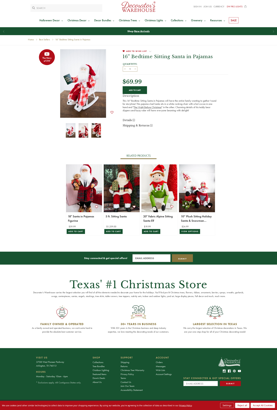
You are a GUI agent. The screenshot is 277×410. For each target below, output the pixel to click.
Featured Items (99, 374)
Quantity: (130, 64)
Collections (98, 362)
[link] (224, 371)
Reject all (242, 405)
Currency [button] (219, 6)
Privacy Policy (127, 374)
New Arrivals (142, 31)
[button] (245, 6)
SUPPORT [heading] (127, 357)
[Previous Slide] (3, 32)
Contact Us (126, 382)
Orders (159, 362)
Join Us (208, 6)
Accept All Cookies (263, 405)
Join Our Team (127, 386)
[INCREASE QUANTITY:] (135, 68)
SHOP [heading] (96, 357)
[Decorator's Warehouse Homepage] (229, 362)
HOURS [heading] (41, 371)
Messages (160, 366)
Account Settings (164, 374)
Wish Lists (160, 370)
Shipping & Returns (136, 125)
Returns (124, 366)
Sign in (197, 6)
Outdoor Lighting (101, 370)
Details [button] (128, 120)
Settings (227, 405)
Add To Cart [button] (75, 231)
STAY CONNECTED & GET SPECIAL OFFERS (212, 378)
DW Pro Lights (235, 6)
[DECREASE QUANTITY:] (125, 68)
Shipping (125, 362)
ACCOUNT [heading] (162, 357)
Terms (123, 378)
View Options (189, 231)
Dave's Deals (99, 378)
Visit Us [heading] (41, 357)
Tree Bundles (99, 366)
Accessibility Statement (132, 390)
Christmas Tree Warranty (132, 370)
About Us (97, 382)
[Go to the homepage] (138, 6)
